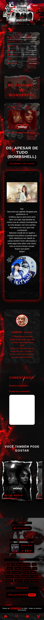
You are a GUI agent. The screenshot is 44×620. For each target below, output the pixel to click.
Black (17, 576)
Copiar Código (23, 528)
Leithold (30, 164)
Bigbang (33, 572)
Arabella (9, 568)
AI (8, 564)
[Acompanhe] (27, 616)
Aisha (34, 564)
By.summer (34, 576)
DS (24, 164)
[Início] (5, 616)
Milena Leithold (15, 608)
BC (8, 572)
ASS (13, 564)
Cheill (26, 580)
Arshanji (18, 568)
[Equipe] (38, 616)
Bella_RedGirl (16, 572)
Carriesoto (18, 580)
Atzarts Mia (27, 568)
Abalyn (19, 564)
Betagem (25, 572)
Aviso (34, 568)
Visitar (32, 594)
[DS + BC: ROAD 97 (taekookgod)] (17, 501)
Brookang (25, 576)
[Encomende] (16, 616)
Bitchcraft (9, 576)
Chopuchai (34, 580)
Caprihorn (9, 580)
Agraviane (26, 564)
